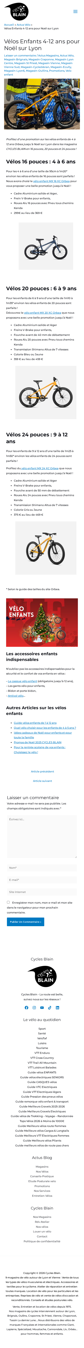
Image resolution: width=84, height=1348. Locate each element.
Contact (42, 1236)
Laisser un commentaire (20, 55)
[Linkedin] (57, 1008)
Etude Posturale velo (42, 1181)
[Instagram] (34, 1008)
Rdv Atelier (42, 1221)
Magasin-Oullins (37, 70)
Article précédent (42, 771)
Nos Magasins (42, 1216)
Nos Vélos (42, 1171)
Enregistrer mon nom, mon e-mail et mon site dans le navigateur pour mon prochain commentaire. (39, 907)
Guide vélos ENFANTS (42, 1072)
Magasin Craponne (41, 59)
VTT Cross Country (42, 1057)
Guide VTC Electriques (42, 1087)
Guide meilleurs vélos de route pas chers (42, 1145)
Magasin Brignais (15, 59)
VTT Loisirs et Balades (42, 1067)
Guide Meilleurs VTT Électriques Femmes (42, 1135)
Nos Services (42, 1190)
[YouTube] (42, 1008)
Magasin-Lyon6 (14, 70)
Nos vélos (42, 1226)
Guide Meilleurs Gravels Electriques (42, 1111)
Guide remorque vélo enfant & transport (42, 1101)
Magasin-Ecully (61, 67)
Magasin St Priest (25, 63)
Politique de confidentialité (42, 1241)
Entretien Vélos (42, 1195)
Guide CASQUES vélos (42, 1082)
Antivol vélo (15, 695)
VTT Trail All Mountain (42, 1062)
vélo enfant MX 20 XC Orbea (42, 312)
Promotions (56, 70)
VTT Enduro (42, 1052)
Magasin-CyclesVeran (35, 67)
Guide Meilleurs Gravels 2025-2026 (42, 1106)
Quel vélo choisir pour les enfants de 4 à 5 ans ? (45, 727)
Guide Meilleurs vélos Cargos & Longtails (42, 1130)
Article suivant (42, 780)
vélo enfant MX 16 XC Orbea (51, 181)
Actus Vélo (67, 55)
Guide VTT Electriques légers (42, 1091)
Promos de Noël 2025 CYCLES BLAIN (37, 742)
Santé (42, 1033)
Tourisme (42, 1048)
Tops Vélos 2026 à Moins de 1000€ (42, 1121)
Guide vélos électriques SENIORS (42, 1077)
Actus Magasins (48, 55)
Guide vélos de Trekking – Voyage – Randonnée (42, 1116)
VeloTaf (42, 1038)
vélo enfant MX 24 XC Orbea (40, 468)
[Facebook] (26, 1008)
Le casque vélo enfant (22, 681)
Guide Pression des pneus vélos (42, 1096)
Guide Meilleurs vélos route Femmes (42, 1126)
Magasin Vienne (49, 63)
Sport (42, 1028)
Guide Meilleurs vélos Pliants (42, 1140)
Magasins (42, 1166)
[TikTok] (50, 1008)
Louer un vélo (42, 1231)
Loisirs (42, 1043)
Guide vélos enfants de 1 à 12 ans (35, 722)
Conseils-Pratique (42, 1176)
